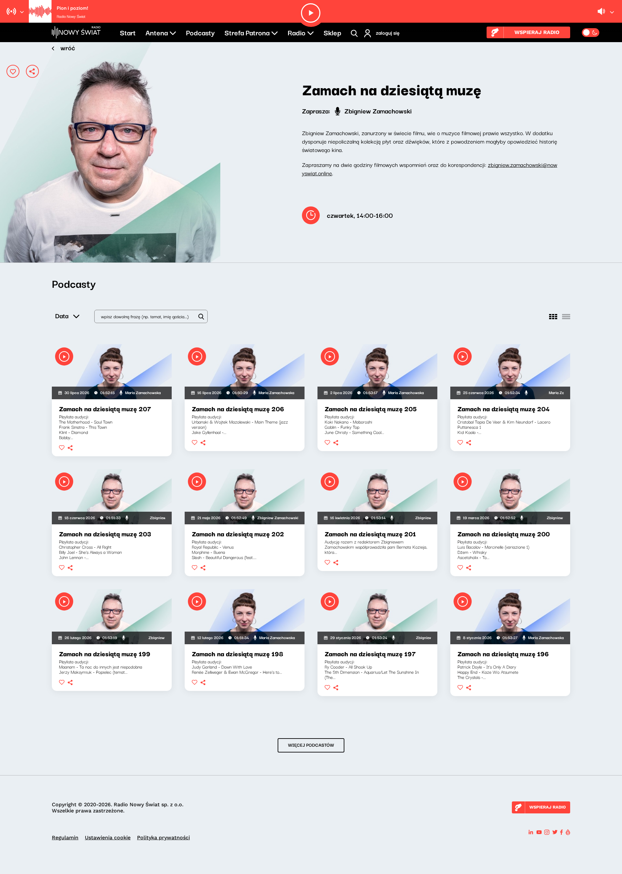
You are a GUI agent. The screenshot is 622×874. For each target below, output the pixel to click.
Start (128, 32)
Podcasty (200, 32)
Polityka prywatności (163, 837)
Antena (156, 32)
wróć (68, 47)
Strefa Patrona (247, 32)
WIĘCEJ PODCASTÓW (311, 744)
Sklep (332, 32)
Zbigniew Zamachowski (377, 111)
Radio (296, 32)
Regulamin (65, 837)
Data (61, 315)
